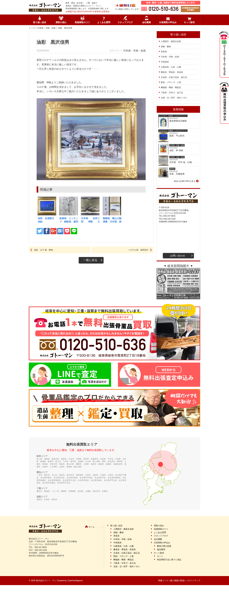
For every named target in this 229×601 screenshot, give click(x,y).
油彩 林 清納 (177, 150)
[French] (129, 5)
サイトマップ (194, 580)
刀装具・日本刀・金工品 (172, 92)
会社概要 (146, 22)
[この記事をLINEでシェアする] (74, 231)
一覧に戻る (90, 260)
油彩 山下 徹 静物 (43, 250)
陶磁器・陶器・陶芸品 (171, 87)
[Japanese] (117, 5)
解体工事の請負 (164, 546)
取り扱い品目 (39, 22)
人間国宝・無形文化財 (171, 41)
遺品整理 (161, 549)
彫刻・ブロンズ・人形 (171, 82)
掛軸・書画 (166, 46)
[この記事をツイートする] (40, 231)
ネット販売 (189, 22)
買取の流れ (61, 22)
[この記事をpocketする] (67, 231)
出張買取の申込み (168, 22)
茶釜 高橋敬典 (177, 174)
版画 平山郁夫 (178, 135)
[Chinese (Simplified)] (121, 5)
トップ (32, 28)
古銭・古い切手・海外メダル (174, 98)
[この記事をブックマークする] (60, 231)
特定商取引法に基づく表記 (169, 559)
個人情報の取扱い (178, 580)
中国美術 (165, 62)
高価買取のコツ (82, 22)
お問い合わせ (177, 255)
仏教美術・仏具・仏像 (171, 67)
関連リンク (163, 580)
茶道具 (164, 51)
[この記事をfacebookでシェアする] (46, 231)
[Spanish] (133, 5)
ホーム (91, 527)
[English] (125, 5)
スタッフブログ (125, 22)
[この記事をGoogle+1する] (53, 231)
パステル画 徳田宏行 (138, 250)
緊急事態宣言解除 (178, 121)
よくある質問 (103, 22)
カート (160, 556)
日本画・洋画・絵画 (46, 28)
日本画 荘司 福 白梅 (180, 162)
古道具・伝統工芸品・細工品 (174, 77)
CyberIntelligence (75, 580)
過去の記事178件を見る (184, 181)
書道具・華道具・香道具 (172, 72)
